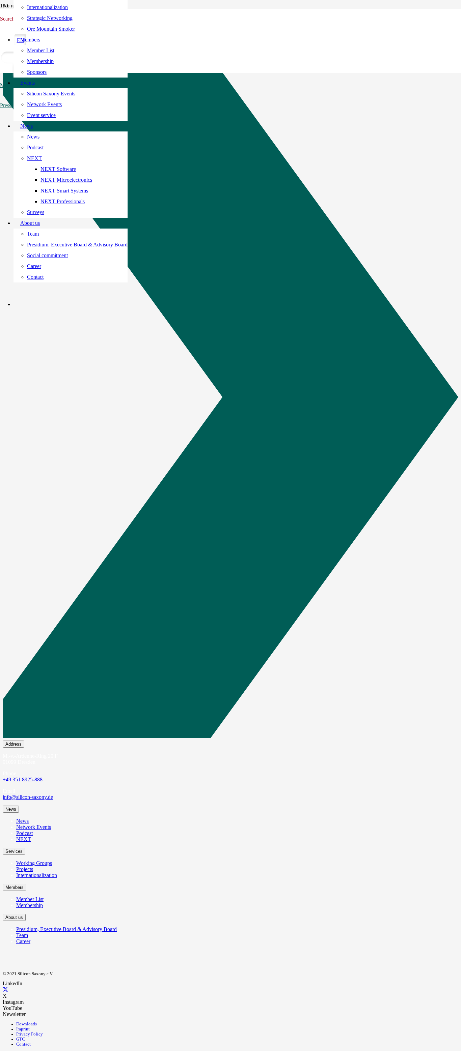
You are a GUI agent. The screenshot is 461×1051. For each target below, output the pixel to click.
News (22, 821)
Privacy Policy (29, 1034)
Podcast (24, 833)
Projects (24, 869)
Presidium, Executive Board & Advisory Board (66, 929)
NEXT (23, 839)
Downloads (26, 1024)
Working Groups (34, 863)
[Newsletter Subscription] (230, 398)
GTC (20, 1039)
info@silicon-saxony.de (28, 797)
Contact (23, 1044)
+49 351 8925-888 (23, 779)
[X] (5, 990)
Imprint (23, 1029)
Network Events (33, 827)
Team (22, 935)
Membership (29, 905)
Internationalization (36, 875)
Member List (30, 899)
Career (23, 941)
